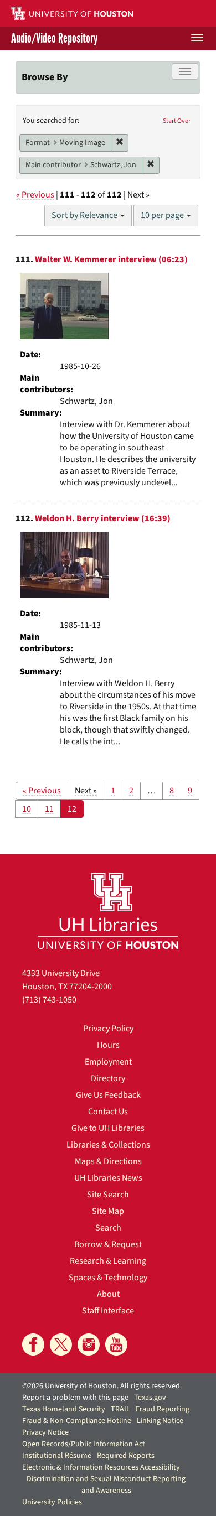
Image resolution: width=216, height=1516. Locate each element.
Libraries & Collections (108, 1145)
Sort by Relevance (85, 215)
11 (49, 809)
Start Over (177, 121)
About (108, 1294)
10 (26, 809)
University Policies (52, 1502)
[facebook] (33, 1344)
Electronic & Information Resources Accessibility (101, 1467)
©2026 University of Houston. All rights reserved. (102, 1386)
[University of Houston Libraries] (108, 910)
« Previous (35, 195)
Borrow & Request (108, 1244)
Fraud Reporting (162, 1409)
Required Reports (126, 1455)
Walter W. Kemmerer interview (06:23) (111, 259)
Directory (108, 1078)
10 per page (163, 215)
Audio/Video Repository (54, 38)
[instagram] (89, 1344)
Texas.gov (150, 1397)
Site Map (108, 1211)
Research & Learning (108, 1261)
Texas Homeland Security (63, 1409)
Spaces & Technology (108, 1277)
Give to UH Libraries (108, 1128)
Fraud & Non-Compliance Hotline (76, 1420)
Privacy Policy (108, 1028)
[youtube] (116, 1344)
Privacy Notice (45, 1432)
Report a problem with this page (75, 1397)
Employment (108, 1062)
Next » (86, 791)
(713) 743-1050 (49, 1000)
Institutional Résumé (56, 1455)
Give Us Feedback (108, 1095)
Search (108, 1228)
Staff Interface (108, 1311)
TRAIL (120, 1409)
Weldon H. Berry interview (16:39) (103, 518)
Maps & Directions (108, 1161)
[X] (61, 1344)
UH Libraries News (108, 1178)
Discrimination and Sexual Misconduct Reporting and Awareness (106, 1484)
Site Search (108, 1194)
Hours (108, 1045)
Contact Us (108, 1111)
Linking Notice (160, 1420)
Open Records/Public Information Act (83, 1444)
